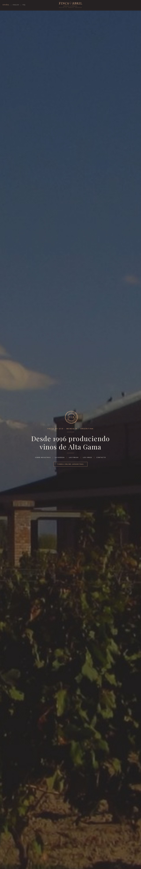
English (16, 5)
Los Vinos (87, 457)
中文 (24, 5)
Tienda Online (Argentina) (70, 464)
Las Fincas (74, 457)
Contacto (101, 457)
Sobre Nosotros (43, 457)
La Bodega (60, 457)
